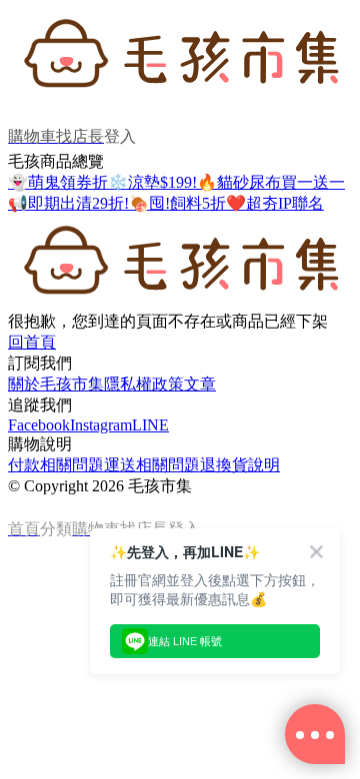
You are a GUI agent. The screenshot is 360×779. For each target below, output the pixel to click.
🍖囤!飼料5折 (177, 203)
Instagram (101, 424)
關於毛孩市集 (56, 384)
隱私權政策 (144, 384)
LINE (150, 424)
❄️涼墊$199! (152, 182)
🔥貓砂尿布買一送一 (271, 182)
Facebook (39, 424)
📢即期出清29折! (68, 203)
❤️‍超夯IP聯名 (275, 203)
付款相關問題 (56, 464)
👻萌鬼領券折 (58, 182)
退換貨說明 (240, 464)
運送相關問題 (152, 464)
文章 (200, 384)
